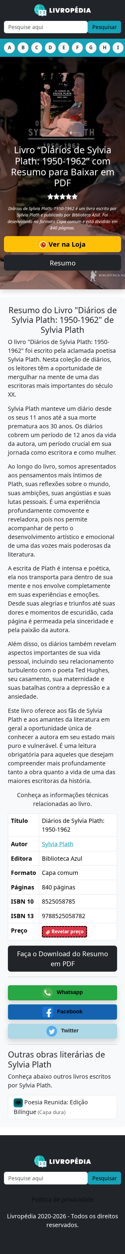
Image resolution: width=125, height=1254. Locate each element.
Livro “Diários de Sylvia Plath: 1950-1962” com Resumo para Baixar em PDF (62, 166)
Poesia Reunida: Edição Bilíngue (51, 1107)
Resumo (63, 262)
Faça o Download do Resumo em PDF (62, 958)
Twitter (69, 1031)
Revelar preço (67, 931)
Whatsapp (69, 992)
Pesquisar (104, 27)
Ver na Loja (66, 244)
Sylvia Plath (57, 844)
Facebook (69, 1012)
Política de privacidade (63, 1199)
